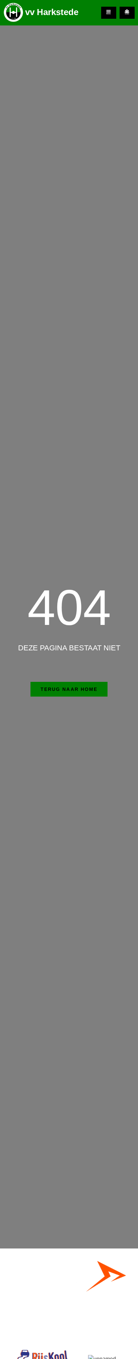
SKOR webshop (69, 1322)
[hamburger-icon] (108, 13)
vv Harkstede (51, 12)
